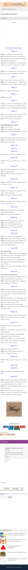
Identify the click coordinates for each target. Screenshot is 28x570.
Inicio (22, 488)
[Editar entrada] (0, 432)
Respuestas (7, 460)
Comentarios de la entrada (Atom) (15, 490)
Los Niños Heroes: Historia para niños (16, 552)
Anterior (7, 488)
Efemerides (4, 9)
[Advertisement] (14, 34)
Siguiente (15, 488)
